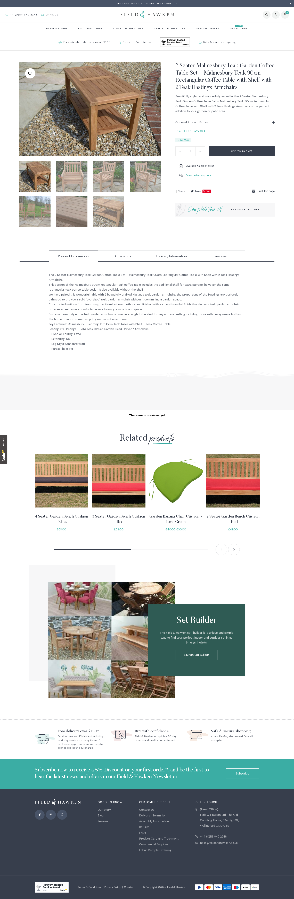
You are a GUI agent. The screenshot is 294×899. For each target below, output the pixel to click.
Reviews (221, 256)
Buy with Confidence (137, 42)
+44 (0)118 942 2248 (213, 836)
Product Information (73, 256)
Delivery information (152, 815)
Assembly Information (154, 821)
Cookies (128, 887)
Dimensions (122, 256)
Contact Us (146, 810)
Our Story (104, 810)
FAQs (142, 833)
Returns (144, 827)
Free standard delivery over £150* (86, 42)
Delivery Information (171, 256)
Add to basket (242, 151)
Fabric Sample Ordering (155, 850)
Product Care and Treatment (159, 838)
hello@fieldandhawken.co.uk (219, 843)
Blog (101, 815)
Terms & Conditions (89, 887)
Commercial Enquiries (153, 844)
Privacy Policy (112, 887)
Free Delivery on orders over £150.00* (147, 3)
